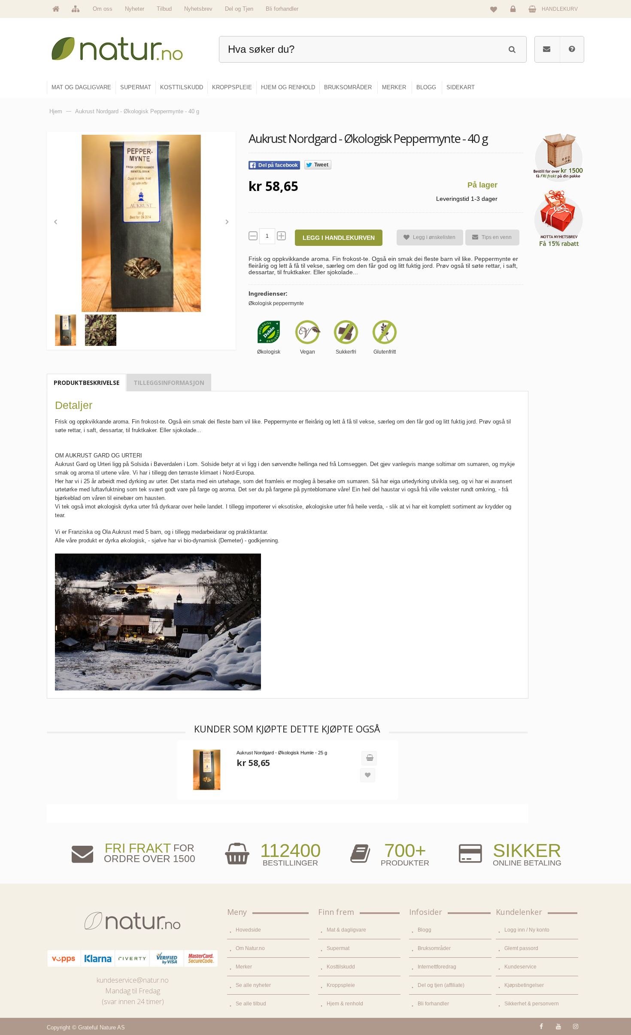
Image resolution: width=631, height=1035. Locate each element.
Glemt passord (521, 948)
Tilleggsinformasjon (168, 382)
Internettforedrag (437, 967)
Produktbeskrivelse (86, 382)
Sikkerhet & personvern (531, 1004)
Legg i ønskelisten (434, 237)
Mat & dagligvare (346, 930)
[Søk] (512, 48)
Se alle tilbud (251, 1004)
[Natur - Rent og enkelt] (125, 45)
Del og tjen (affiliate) (441, 985)
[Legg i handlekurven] (369, 758)
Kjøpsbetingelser (524, 985)
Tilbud (164, 9)
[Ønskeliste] (494, 9)
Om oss (102, 9)
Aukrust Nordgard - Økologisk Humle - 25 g (282, 752)
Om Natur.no (250, 948)
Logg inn (514, 15)
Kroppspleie (341, 985)
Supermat (338, 948)
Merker (244, 967)
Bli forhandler (282, 9)
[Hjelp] (572, 49)
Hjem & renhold (345, 1004)
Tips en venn (497, 237)
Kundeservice (520, 967)
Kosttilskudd (341, 967)
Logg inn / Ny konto (526, 930)
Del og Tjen (239, 9)
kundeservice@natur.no (133, 980)
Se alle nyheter (253, 985)
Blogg (424, 930)
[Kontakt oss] (546, 49)
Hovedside (248, 930)
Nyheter (134, 9)
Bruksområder (434, 948)
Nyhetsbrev (198, 9)
